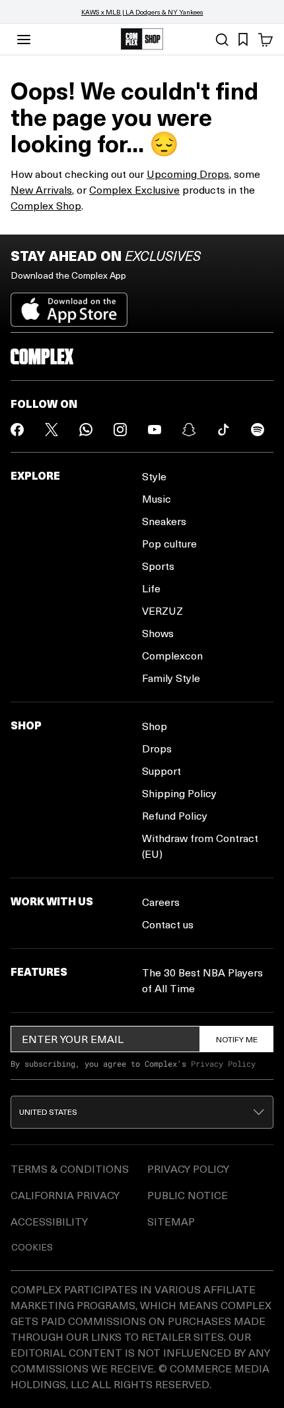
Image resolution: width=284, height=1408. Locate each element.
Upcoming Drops (188, 174)
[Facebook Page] (17, 429)
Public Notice (187, 1195)
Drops (157, 748)
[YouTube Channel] (154, 429)
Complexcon (172, 655)
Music (156, 498)
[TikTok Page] (223, 429)
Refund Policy (174, 815)
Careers (161, 902)
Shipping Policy (179, 793)
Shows (158, 633)
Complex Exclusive (134, 189)
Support (161, 770)
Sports (158, 566)
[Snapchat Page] (188, 429)
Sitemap (171, 1221)
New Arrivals (41, 189)
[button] (142, 1112)
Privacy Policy (223, 1063)
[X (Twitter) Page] (51, 429)
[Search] (222, 39)
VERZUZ (162, 610)
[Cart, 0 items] (265, 39)
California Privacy (65, 1195)
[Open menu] (24, 39)
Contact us (168, 924)
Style (154, 476)
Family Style (171, 678)
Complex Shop (46, 205)
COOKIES (32, 1247)
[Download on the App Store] (69, 304)
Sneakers (164, 521)
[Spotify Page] (257, 429)
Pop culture (169, 543)
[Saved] (243, 39)
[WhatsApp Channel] (85, 429)
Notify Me (237, 1039)
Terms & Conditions (70, 1168)
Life (151, 588)
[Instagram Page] (120, 429)
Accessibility (49, 1221)
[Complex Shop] (142, 39)
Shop (154, 726)
